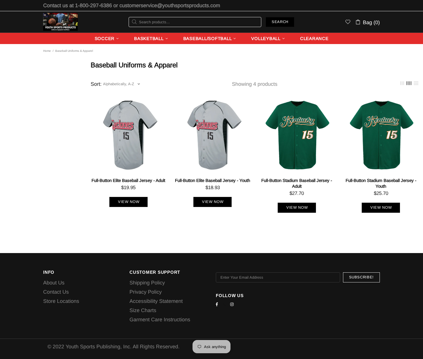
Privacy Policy (145, 292)
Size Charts (142, 310)
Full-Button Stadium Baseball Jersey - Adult (296, 183)
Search (280, 22)
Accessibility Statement (156, 301)
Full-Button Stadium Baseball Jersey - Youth (381, 183)
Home (47, 50)
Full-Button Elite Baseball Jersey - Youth (212, 180)
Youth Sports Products (60, 22)
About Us (53, 283)
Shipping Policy (147, 283)
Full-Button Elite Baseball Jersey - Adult (128, 180)
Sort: (96, 84)
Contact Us (56, 292)
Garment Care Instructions (159, 319)
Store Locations (61, 301)
